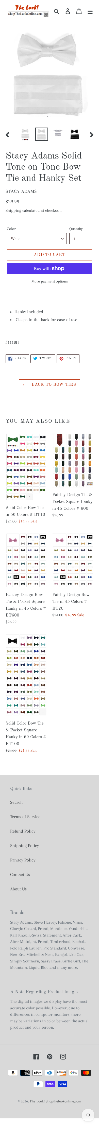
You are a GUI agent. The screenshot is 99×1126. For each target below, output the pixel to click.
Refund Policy (22, 831)
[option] (25, 134)
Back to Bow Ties (53, 385)
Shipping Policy (24, 845)
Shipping (13, 210)
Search (16, 802)
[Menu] (90, 11)
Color (11, 228)
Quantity (76, 228)
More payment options (49, 281)
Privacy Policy (22, 860)
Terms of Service (25, 816)
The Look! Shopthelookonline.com (55, 1101)
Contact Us (20, 874)
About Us (18, 888)
